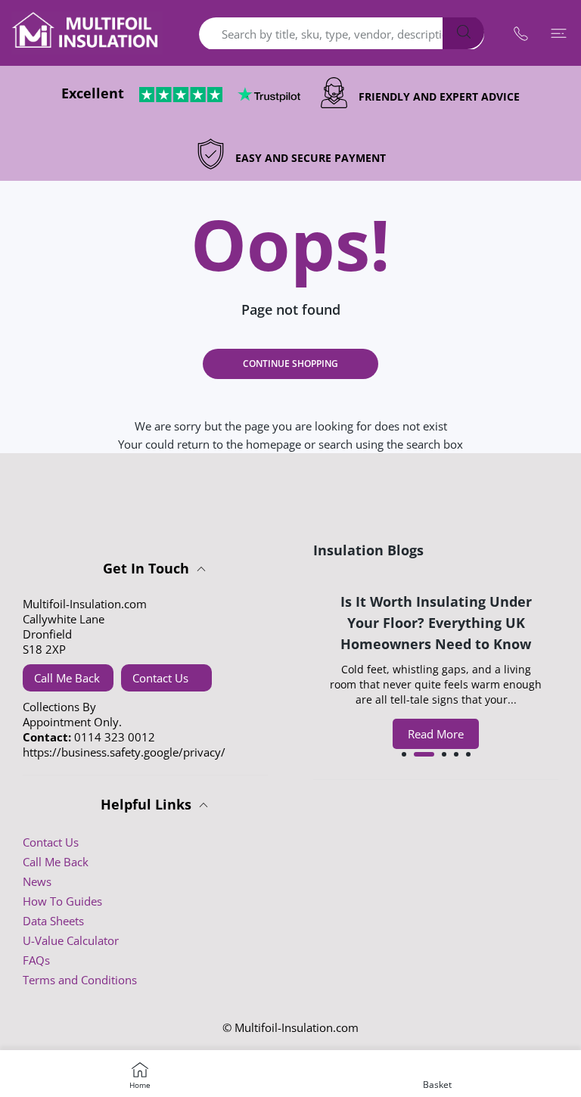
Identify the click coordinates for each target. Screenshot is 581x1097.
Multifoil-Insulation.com (297, 1027)
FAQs (36, 960)
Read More (436, 733)
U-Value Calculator (71, 940)
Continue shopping (290, 363)
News (37, 881)
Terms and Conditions (80, 979)
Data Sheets (53, 920)
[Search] (463, 32)
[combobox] (341, 34)
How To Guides (62, 901)
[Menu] (558, 33)
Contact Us (160, 677)
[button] (404, 754)
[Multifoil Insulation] (87, 32)
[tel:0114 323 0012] (520, 33)
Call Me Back (67, 677)
